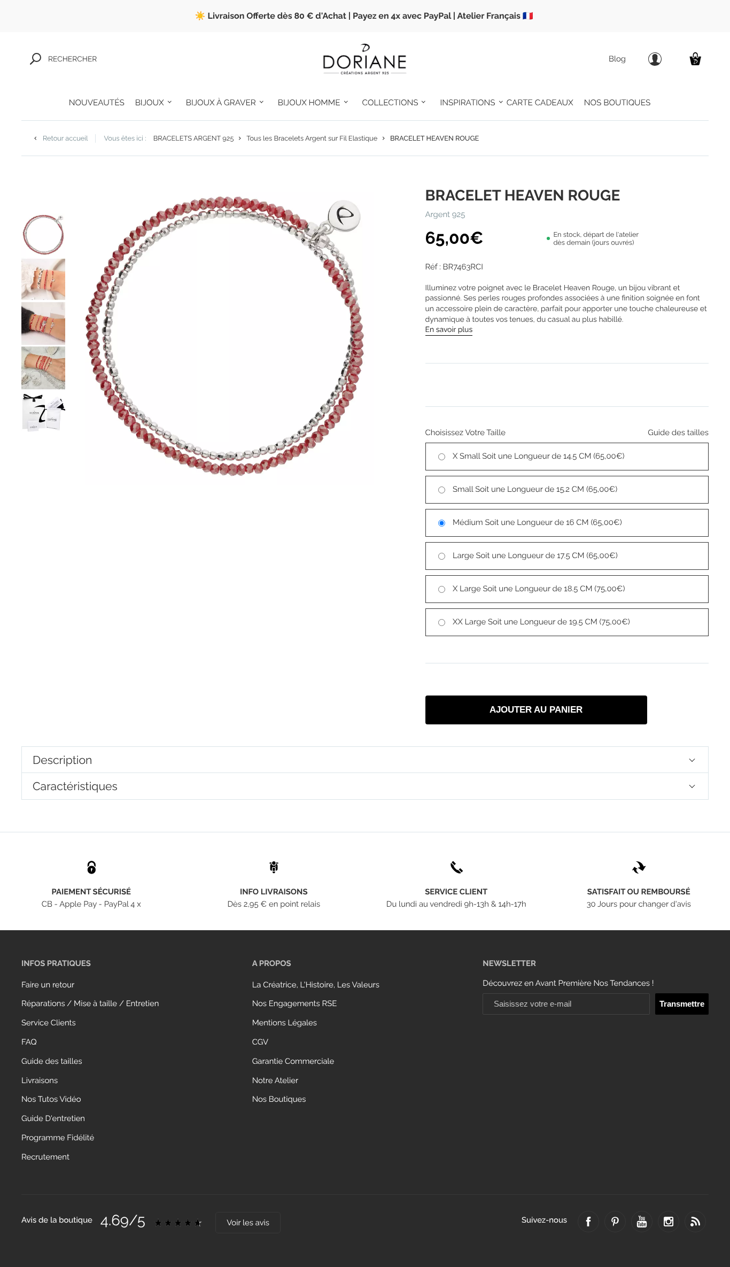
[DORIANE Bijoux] (365, 59)
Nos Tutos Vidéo (51, 1099)
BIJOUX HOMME (309, 102)
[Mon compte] (655, 59)
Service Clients (48, 1022)
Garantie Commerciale (293, 1061)
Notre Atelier (275, 1080)
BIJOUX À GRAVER (221, 102)
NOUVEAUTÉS (97, 102)
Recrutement (45, 1157)
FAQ (29, 1042)
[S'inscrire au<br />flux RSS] (695, 1221)
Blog (617, 59)
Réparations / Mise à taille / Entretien (90, 1003)
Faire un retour (47, 985)
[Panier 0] (695, 58)
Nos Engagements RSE (294, 1003)
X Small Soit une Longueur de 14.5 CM (539, 456)
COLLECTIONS (390, 102)
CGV (260, 1042)
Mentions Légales (284, 1022)
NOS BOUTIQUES (617, 102)
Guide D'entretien (53, 1118)
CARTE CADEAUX (540, 102)
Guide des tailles (51, 1061)
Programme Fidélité (57, 1137)
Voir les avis (248, 1222)
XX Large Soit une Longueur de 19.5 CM (541, 622)
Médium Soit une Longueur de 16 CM (537, 522)
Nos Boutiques (279, 1099)
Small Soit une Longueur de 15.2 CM (535, 489)
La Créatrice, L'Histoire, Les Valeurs (315, 985)
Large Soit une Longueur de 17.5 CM (535, 555)
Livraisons (39, 1080)
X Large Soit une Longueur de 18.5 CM (539, 588)
